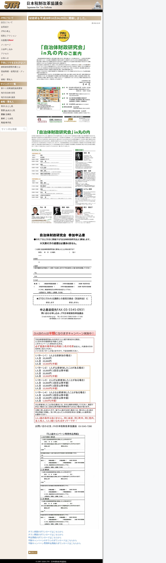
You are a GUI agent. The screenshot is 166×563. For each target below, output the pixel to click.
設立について (7, 22)
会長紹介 (5, 27)
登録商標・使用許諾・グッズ (12, 73)
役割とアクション (9, 36)
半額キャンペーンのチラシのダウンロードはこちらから (52, 540)
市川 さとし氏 (7, 106)
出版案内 (5, 40)
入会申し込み (7, 49)
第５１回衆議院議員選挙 (11, 88)
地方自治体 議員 (8, 97)
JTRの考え (5, 31)
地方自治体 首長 (11, 93)
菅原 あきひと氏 (8, 110)
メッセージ (6, 45)
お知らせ (33, 552)
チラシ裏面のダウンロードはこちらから (45, 535)
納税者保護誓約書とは (10, 67)
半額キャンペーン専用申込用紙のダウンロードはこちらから (54, 543)
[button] (24, 129)
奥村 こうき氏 (7, 118)
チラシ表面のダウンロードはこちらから (45, 532)
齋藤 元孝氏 (6, 114)
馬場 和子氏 (6, 123)
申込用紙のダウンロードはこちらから (44, 537)
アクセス (5, 54)
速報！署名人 (7, 79)
